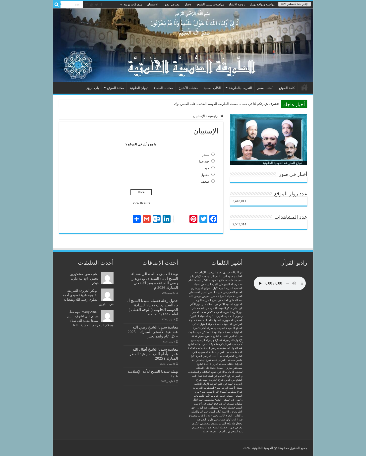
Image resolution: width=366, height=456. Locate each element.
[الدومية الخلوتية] (183, 45)
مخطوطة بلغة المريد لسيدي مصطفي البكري (217, 423)
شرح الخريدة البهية (213, 379)
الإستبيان (152, 4)
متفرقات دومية (132, 4)
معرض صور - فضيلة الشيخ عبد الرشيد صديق (217, 427)
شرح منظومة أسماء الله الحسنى (224, 391)
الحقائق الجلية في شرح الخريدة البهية (217, 300)
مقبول (205, 175)
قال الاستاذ (228, 411)
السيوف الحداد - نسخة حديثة (205, 320)
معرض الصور (171, 4)
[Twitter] (97, 5)
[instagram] (87, 5)
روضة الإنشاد (237, 4)
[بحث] (57, 4)
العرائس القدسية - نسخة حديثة (225, 324)
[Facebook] (101, 5)
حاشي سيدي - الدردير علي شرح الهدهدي (219, 360)
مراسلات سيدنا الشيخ (210, 4)
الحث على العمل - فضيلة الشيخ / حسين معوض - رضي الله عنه (216, 296)
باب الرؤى (92, 88)
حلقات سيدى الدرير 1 (222, 364)
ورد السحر (237, 431)
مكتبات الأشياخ (188, 88)
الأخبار (188, 4)
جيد (206, 168)
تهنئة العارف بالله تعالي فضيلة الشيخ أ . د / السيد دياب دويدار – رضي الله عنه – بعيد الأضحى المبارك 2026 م (153, 281)
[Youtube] (92, 5)
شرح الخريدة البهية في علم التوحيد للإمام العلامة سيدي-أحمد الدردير (218, 383)
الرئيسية (304, 87)
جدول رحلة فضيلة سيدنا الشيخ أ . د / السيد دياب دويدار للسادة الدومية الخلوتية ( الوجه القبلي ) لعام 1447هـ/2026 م (152, 307)
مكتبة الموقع (115, 88)
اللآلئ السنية (212, 88)
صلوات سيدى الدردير (231, 403)
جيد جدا (204, 161)
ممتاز (205, 155)
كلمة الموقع (287, 88)
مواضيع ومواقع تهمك (262, 4)
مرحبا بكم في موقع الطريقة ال (258, 104)
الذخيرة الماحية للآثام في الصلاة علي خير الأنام (216, 304)
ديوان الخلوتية (138, 88)
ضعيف (205, 181)
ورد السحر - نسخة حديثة (216, 431)
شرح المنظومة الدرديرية (206, 387)
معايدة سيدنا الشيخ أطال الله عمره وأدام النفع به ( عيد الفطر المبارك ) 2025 (153, 353)
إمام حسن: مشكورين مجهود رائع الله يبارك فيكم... (84, 278)
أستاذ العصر (265, 88)
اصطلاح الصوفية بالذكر (215, 280)
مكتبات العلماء (163, 88)
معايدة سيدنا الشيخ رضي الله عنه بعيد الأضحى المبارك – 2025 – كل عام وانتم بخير (153, 331)
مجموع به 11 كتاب (208, 415)
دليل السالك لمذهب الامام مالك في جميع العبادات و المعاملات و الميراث (215, 372)
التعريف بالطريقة (240, 88)
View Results (141, 203)
